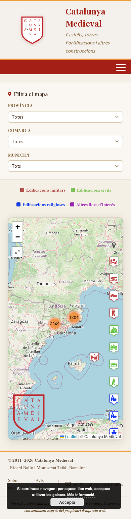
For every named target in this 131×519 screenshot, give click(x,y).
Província (20, 105)
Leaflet (70, 436)
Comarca (19, 130)
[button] (54, 323)
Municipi (19, 155)
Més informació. (81, 494)
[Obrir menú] (121, 67)
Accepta (67, 502)
